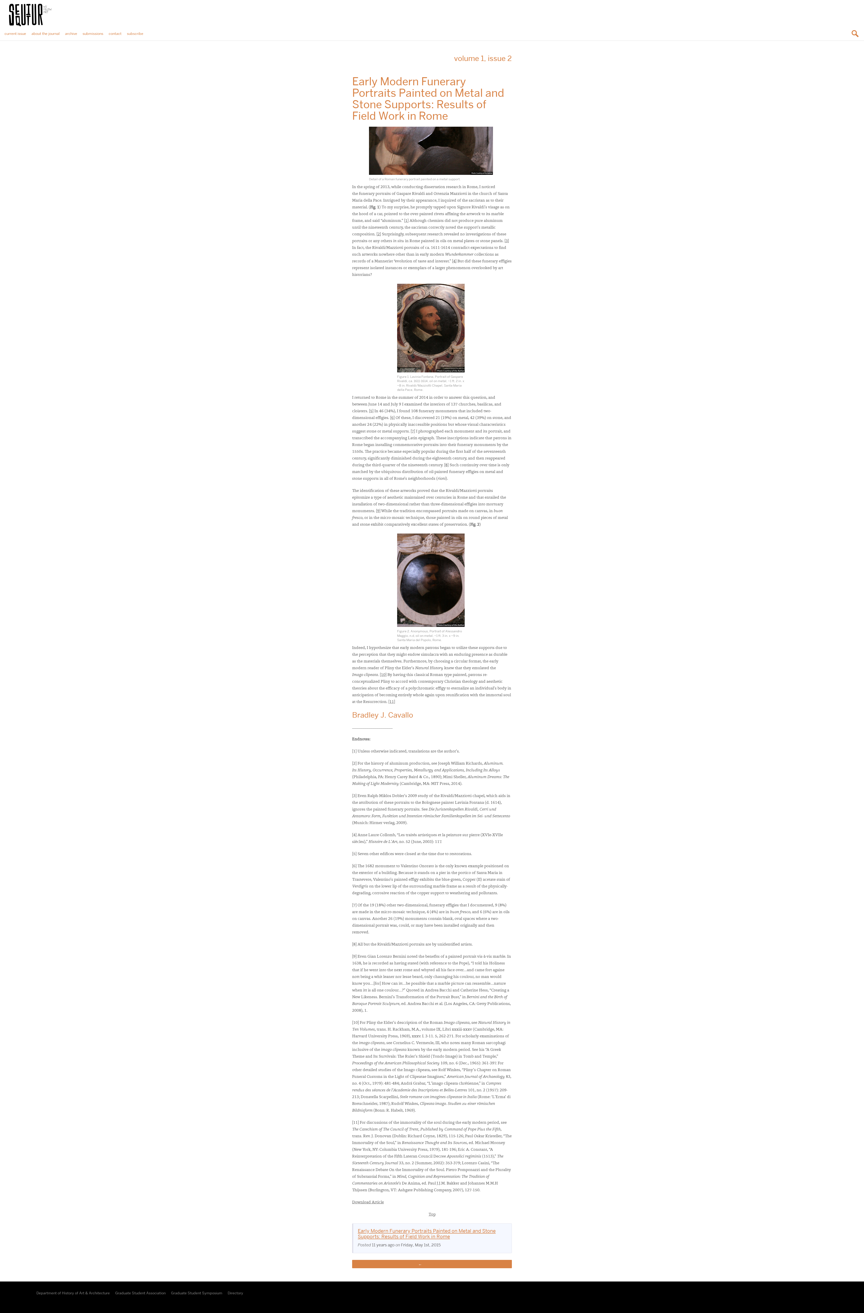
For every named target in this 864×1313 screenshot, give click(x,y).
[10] (383, 675)
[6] (392, 418)
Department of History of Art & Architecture (73, 1293)
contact (115, 33)
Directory (235, 1293)
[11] (391, 702)
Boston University (17, 1297)
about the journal (46, 33)
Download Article (368, 1202)
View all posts (434, 1264)
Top (432, 1215)
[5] (371, 411)
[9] (378, 511)
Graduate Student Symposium (196, 1293)
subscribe (135, 33)
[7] (413, 432)
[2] (378, 234)
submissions (93, 33)
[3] (506, 241)
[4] (454, 261)
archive (71, 33)
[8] (446, 465)
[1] (406, 221)
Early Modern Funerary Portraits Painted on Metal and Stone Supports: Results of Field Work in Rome (427, 1234)
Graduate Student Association (140, 1293)
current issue (15, 33)
